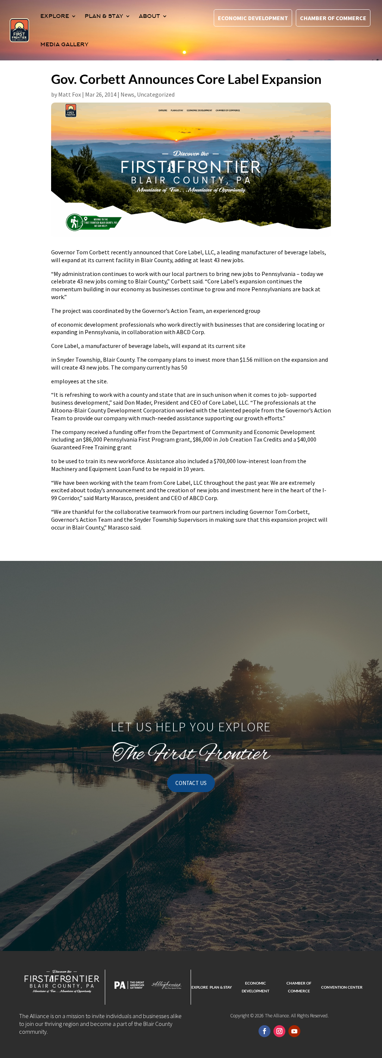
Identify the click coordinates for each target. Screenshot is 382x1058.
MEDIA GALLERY (64, 44)
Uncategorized (156, 94)
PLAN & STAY (104, 16)
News (127, 94)
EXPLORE (54, 16)
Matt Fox (69, 94)
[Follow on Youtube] (294, 1031)
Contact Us (191, 783)
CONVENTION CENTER (342, 987)
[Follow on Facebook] (264, 1031)
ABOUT (149, 16)
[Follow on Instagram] (279, 1031)
